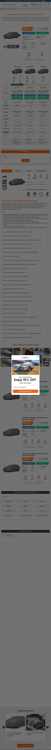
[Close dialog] (38, 357)
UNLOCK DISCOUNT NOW (25, 391)
